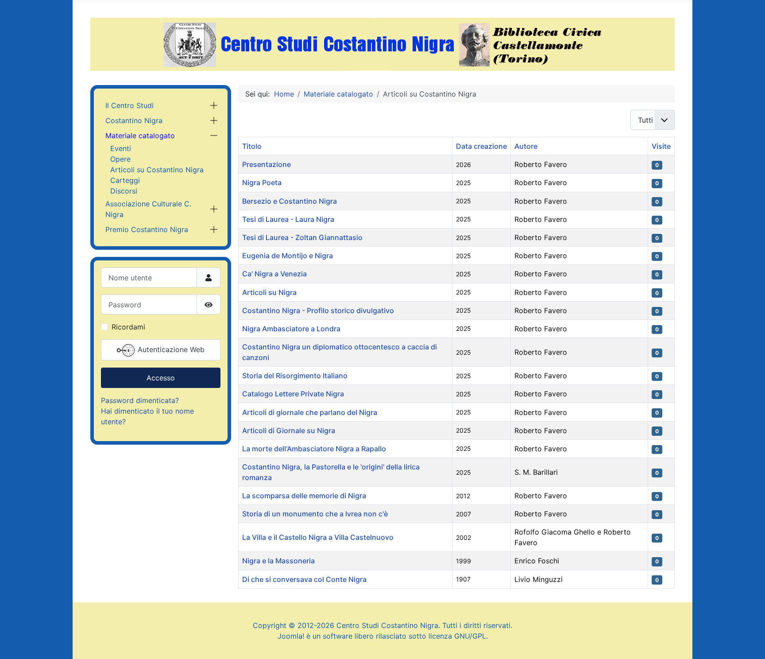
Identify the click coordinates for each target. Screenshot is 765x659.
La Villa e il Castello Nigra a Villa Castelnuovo (318, 537)
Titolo (252, 146)
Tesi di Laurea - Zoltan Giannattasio (302, 237)
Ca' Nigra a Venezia (274, 273)
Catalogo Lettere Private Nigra (293, 393)
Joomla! (291, 636)
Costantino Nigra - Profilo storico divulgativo (318, 310)
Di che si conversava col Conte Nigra (304, 579)
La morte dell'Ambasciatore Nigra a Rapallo (314, 448)
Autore (525, 146)
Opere (120, 159)
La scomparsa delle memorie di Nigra (304, 495)
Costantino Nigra (133, 120)
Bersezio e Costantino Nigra (289, 201)
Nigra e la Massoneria (278, 560)
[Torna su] (749, 642)
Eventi (120, 148)
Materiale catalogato (140, 135)
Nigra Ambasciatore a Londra (291, 328)
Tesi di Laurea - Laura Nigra (288, 219)
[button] (213, 105)
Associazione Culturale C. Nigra (148, 209)
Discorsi (123, 190)
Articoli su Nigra (269, 292)
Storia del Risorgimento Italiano (295, 375)
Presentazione (266, 164)
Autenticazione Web (170, 349)
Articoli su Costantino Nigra (157, 169)
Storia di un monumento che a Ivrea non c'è (315, 513)
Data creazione (481, 146)
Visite (661, 146)
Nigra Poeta (262, 182)
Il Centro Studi (129, 105)
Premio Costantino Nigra (146, 229)
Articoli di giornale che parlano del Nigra (309, 412)
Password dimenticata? (140, 400)
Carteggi (125, 180)
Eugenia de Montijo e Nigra (287, 255)
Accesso (161, 377)
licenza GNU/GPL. (458, 636)
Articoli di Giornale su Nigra (288, 430)
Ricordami (128, 326)
